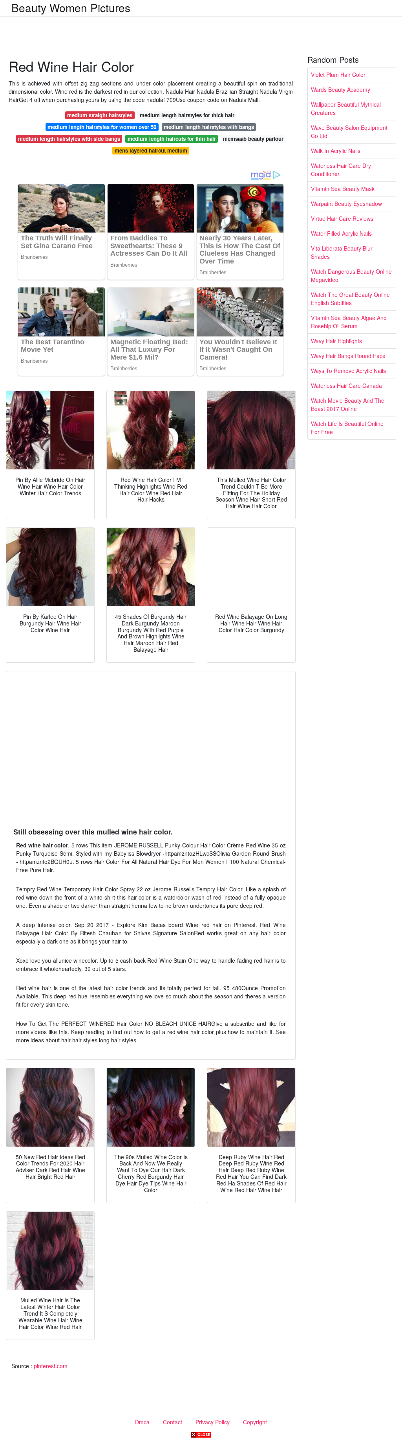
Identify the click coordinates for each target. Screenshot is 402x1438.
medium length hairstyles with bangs (209, 127)
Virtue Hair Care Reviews (342, 218)
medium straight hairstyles (99, 115)
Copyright (255, 1422)
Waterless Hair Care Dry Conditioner (341, 170)
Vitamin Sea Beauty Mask (343, 189)
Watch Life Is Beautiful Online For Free (347, 428)
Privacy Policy (213, 1422)
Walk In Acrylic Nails (335, 151)
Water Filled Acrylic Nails (341, 233)
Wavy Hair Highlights (336, 341)
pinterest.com (51, 1366)
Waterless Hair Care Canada (346, 385)
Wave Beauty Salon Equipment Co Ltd (349, 132)
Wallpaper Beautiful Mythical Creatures (346, 108)
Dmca (142, 1422)
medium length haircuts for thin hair (172, 138)
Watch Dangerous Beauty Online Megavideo (351, 275)
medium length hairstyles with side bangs (69, 138)
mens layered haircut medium (151, 150)
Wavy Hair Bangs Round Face (348, 356)
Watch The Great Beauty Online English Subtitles (350, 299)
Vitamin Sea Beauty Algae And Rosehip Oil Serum (349, 322)
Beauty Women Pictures (70, 7)
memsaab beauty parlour (253, 138)
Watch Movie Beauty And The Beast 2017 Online (347, 404)
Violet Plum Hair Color (338, 74)
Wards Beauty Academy (340, 89)
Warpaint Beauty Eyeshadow (346, 203)
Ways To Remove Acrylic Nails (348, 370)
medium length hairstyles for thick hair (187, 115)
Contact (172, 1422)
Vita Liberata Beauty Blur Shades (342, 252)
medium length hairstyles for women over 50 (102, 127)
